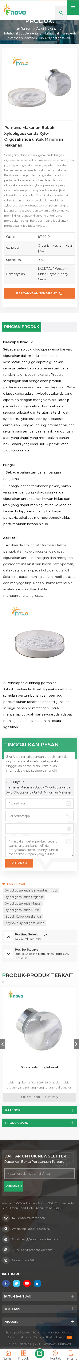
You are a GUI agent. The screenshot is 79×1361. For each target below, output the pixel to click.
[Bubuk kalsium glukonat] (39, 1023)
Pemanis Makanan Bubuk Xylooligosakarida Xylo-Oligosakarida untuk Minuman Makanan (39, 790)
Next (76, 1044)
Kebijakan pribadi (57, 1344)
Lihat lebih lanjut (38, 1097)
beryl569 (28, 1260)
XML (38, 1344)
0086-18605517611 (39, 1228)
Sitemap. (25, 1344)
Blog (12, 1344)
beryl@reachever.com (36, 1249)
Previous (2, 1044)
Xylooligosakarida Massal (23, 903)
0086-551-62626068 (31, 1218)
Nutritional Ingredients (60, 33)
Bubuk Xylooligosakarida (23, 916)
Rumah (26, 28)
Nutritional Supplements (21, 33)
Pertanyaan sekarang (36, 293)
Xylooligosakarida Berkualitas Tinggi (31, 890)
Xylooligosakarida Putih (22, 910)
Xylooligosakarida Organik (24, 897)
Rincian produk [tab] (21, 326)
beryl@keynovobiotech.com (40, 1239)
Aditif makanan (47, 28)
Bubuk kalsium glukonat (39, 1067)
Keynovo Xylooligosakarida (24, 923)
